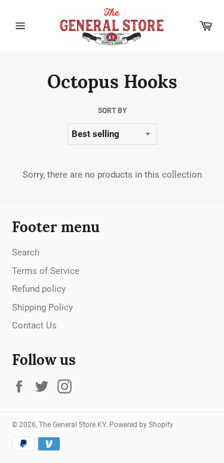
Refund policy (39, 289)
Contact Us (34, 325)
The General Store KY (72, 425)
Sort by (112, 110)
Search (25, 252)
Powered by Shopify (141, 425)
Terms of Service (45, 271)
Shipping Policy (42, 307)
